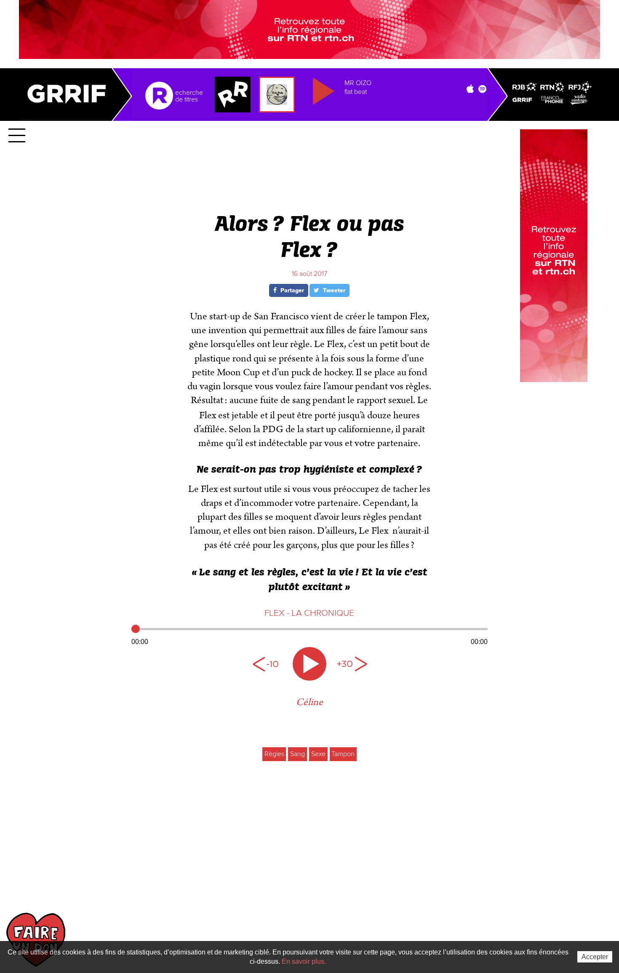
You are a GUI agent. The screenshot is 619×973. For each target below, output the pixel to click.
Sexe (318, 754)
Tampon (343, 754)
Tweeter (333, 290)
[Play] (309, 664)
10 (267, 664)
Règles (274, 754)
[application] (309, 634)
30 (351, 664)
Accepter (595, 956)
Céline (309, 702)
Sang (297, 754)
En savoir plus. (304, 961)
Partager (291, 290)
